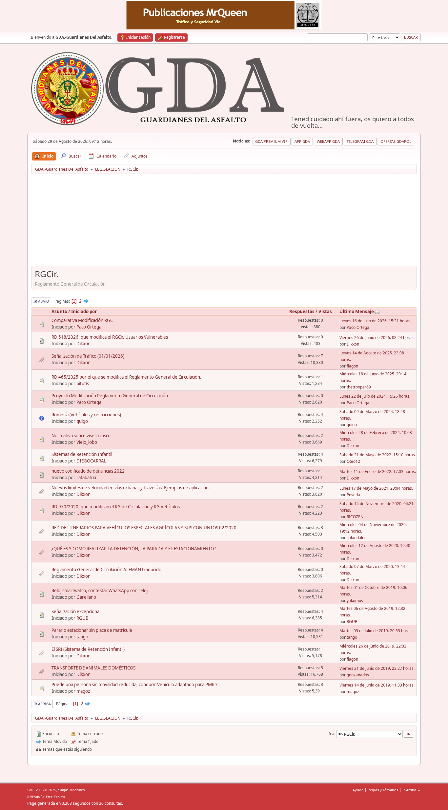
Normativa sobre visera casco (81, 436)
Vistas (325, 311)
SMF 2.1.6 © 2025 (41, 790)
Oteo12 (353, 461)
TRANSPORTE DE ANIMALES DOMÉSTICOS (93, 668)
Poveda (353, 495)
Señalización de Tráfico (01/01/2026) (87, 356)
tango (82, 637)
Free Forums (55, 797)
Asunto (59, 311)
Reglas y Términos (383, 789)
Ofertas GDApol (395, 141)
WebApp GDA (328, 141)
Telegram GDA (360, 141)
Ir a (331, 733)
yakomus (355, 600)
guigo (82, 421)
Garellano (86, 597)
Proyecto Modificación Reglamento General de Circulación (109, 396)
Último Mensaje (356, 311)
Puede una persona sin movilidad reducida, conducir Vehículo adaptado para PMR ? (134, 685)
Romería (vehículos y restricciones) (86, 415)
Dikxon (83, 344)
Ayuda (358, 789)
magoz (83, 691)
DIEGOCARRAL (91, 461)
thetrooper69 (359, 387)
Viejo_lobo (86, 442)
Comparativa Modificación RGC (82, 320)
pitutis (82, 383)
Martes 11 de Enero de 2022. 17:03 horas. (377, 471)
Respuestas (302, 311)
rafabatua (86, 477)
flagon (352, 366)
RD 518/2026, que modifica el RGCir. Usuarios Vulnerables (109, 337)
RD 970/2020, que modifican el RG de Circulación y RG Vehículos (115, 507)
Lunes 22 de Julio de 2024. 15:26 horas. (374, 396)
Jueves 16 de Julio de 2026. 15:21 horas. (375, 321)
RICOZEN (355, 516)
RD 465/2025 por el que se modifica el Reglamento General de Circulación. (126, 377)
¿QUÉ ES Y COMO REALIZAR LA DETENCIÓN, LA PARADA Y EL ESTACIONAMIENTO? (133, 549)
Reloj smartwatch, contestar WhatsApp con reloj (99, 590)
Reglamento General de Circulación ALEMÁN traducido (106, 570)
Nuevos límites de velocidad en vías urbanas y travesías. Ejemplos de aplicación (130, 488)
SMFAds (33, 797)
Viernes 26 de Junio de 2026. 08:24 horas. (377, 337)
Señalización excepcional (75, 611)
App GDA (302, 141)
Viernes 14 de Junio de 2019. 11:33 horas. (377, 685)
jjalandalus (356, 537)
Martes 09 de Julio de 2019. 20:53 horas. (376, 630)
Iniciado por (84, 311)
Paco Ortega (88, 327)
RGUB (82, 618)
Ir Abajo (41, 301)
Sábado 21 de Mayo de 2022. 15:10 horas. (377, 455)
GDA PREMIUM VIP (271, 141)
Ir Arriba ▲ (411, 789)
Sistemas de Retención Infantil (81, 454)
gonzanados (358, 675)
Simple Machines (71, 790)
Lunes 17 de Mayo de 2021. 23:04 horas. (376, 488)
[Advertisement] (224, 222)
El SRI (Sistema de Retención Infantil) (88, 649)
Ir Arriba (42, 703)
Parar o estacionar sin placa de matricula (91, 630)
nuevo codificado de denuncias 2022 (88, 471)
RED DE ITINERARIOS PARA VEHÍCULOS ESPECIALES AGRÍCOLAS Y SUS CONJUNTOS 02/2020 (143, 528)
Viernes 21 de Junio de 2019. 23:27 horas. (377, 668)
